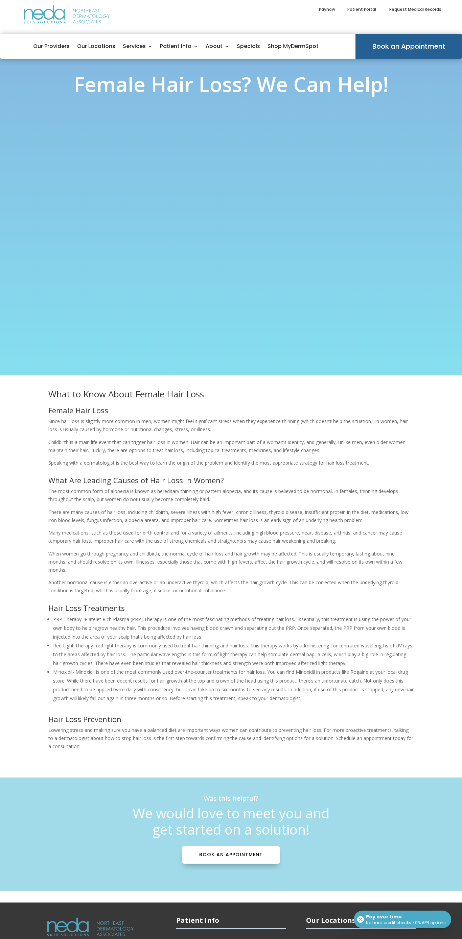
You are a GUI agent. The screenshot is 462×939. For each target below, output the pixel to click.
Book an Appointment (408, 46)
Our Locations (96, 46)
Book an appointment (231, 854)
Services (134, 46)
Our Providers (51, 46)
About (214, 46)
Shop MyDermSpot (293, 46)
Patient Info (175, 46)
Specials (248, 46)
